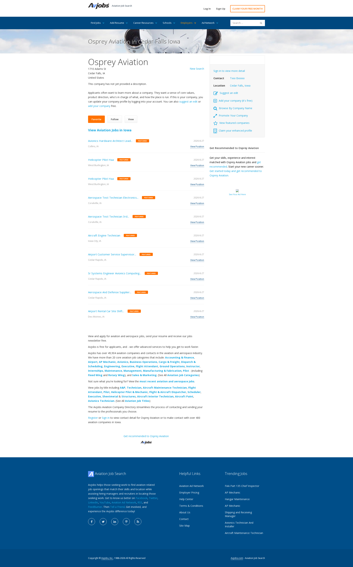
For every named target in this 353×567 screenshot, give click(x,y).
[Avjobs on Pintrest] (126, 521)
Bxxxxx (240, 78)
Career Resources (143, 22)
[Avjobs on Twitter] (103, 521)
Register (93, 417)
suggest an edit (188, 101)
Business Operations (143, 362)
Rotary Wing (116, 375)
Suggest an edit (229, 93)
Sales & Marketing (144, 375)
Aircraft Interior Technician (155, 396)
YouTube (104, 502)
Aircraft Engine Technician (104, 235)
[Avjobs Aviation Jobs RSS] (137, 521)
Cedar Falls (236, 85)
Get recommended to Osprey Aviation (146, 436)
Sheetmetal (110, 396)
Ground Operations (172, 366)
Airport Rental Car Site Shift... (106, 311)
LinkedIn (93, 502)
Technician (134, 387)
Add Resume (117, 22)
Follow (115, 119)
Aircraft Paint (184, 396)
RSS (140, 502)
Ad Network (208, 22)
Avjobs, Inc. (107, 558)
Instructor (193, 366)
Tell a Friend (117, 507)
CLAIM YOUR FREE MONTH (247, 8)
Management (133, 370)
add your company (99, 106)
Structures (129, 396)
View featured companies (234, 123)
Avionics (122, 362)
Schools (167, 22)
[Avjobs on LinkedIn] (114, 521)
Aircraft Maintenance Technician (165, 387)
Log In (207, 8)
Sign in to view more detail (229, 71)
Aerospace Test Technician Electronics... (113, 197)
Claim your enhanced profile (235, 130)
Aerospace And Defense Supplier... (109, 292)
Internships (95, 370)
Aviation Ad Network (124, 502)
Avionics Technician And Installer (239, 524)
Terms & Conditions (191, 505)
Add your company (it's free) (235, 100)
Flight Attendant (147, 366)
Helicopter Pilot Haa (101, 160)
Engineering (112, 366)
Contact (184, 519)
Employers (186, 22)
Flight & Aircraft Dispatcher (167, 392)
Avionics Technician (101, 401)
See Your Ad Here (237, 194)
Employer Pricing (189, 492)
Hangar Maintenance (237, 499)
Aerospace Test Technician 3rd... (108, 216)
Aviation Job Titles (137, 401)
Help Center (186, 499)
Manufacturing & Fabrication (162, 370)
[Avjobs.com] (146, 441)
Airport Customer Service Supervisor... (112, 254)
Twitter (153, 498)
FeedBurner (95, 507)
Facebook (141, 498)
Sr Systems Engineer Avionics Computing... (114, 273)
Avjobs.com (237, 558)
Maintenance (113, 370)
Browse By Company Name (235, 108)
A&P (122, 387)
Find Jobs (96, 22)
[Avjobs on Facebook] (91, 521)
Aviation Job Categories (183, 375)
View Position (197, 146)
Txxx (233, 78)
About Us (184, 512)
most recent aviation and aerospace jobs (167, 381)
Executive (128, 366)
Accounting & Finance (179, 357)
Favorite (96, 119)
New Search (197, 68)
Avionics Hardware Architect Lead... (110, 141)
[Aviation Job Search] (98, 6)
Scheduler (194, 392)
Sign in (106, 417)
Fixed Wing (95, 375)
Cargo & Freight (169, 362)
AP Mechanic (107, 362)
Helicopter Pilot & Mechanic (129, 392)
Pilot (186, 370)
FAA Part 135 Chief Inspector (242, 486)
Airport (92, 362)
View (131, 119)
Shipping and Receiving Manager (238, 514)
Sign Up (220, 8)
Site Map (184, 525)
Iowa (247, 85)
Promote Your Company (233, 115)
